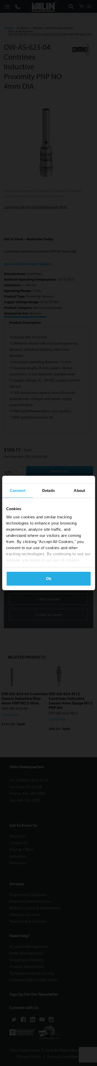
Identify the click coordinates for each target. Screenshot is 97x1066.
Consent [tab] (17, 490)
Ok (48, 578)
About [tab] (79, 490)
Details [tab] (48, 490)
